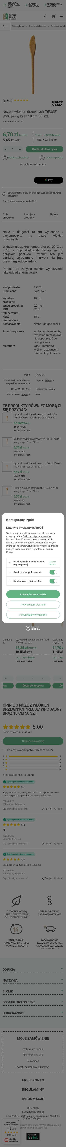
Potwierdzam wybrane (33, 604)
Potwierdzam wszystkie (33, 594)
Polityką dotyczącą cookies (37, 536)
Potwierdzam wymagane (33, 614)
